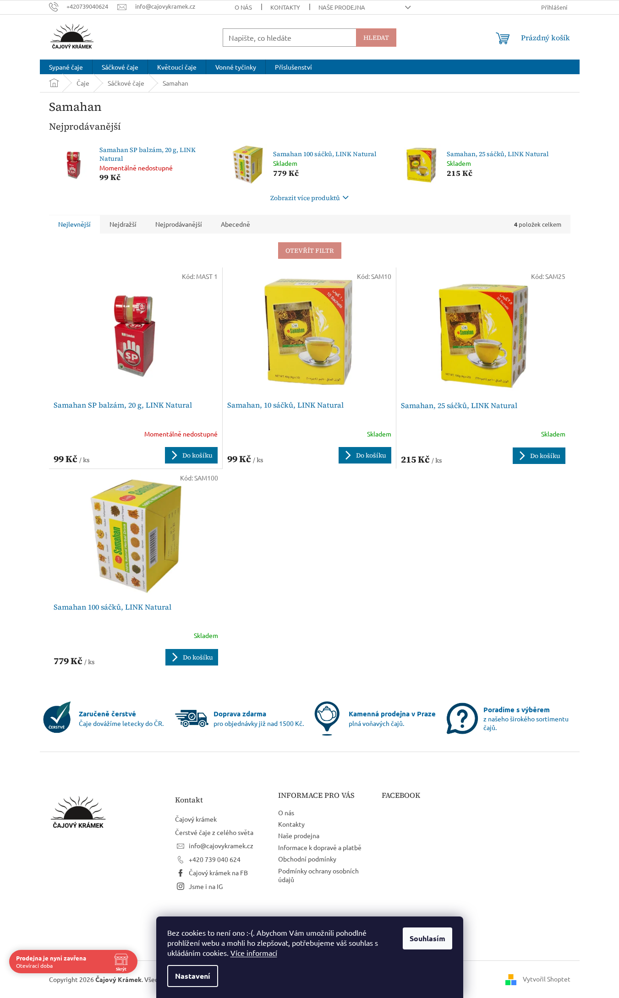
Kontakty (285, 7)
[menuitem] (66, 67)
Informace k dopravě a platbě (320, 847)
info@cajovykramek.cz (221, 845)
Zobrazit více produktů (305, 197)
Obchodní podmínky (307, 859)
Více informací (253, 952)
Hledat (376, 37)
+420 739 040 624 (215, 859)
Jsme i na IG (206, 886)
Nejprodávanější (178, 224)
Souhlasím (427, 938)
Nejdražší (123, 224)
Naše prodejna (341, 7)
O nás (243, 7)
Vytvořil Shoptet (546, 978)
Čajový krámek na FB (218, 872)
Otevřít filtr (309, 250)
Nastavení (192, 976)
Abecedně (235, 224)
